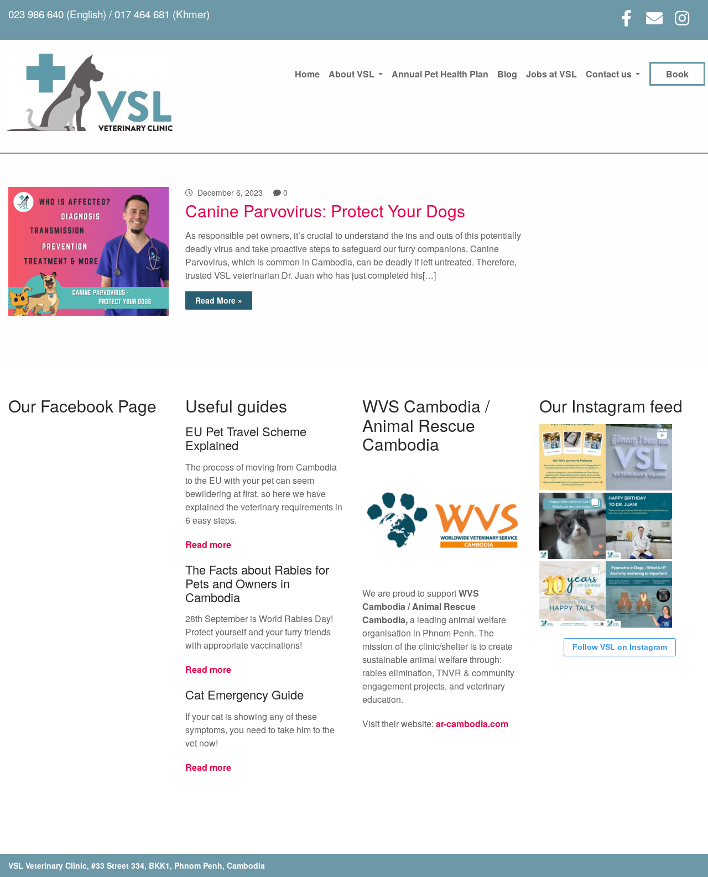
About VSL (351, 73)
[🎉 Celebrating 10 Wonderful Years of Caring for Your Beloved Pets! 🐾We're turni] (572, 594)
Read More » (218, 300)
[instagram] (681, 18)
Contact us (609, 73)
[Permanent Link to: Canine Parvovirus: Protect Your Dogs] (88, 312)
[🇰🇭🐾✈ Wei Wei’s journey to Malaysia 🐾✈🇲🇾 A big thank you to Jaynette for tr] (572, 457)
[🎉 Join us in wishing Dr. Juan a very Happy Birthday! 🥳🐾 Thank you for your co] (639, 526)
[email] (654, 18)
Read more (208, 544)
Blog (507, 73)
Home (307, 73)
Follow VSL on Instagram (619, 647)
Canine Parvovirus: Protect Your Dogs (325, 210)
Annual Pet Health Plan (440, 73)
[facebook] (626, 18)
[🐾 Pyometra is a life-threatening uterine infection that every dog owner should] (639, 594)
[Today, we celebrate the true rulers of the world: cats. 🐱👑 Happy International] (572, 526)
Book (677, 73)
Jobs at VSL (551, 73)
